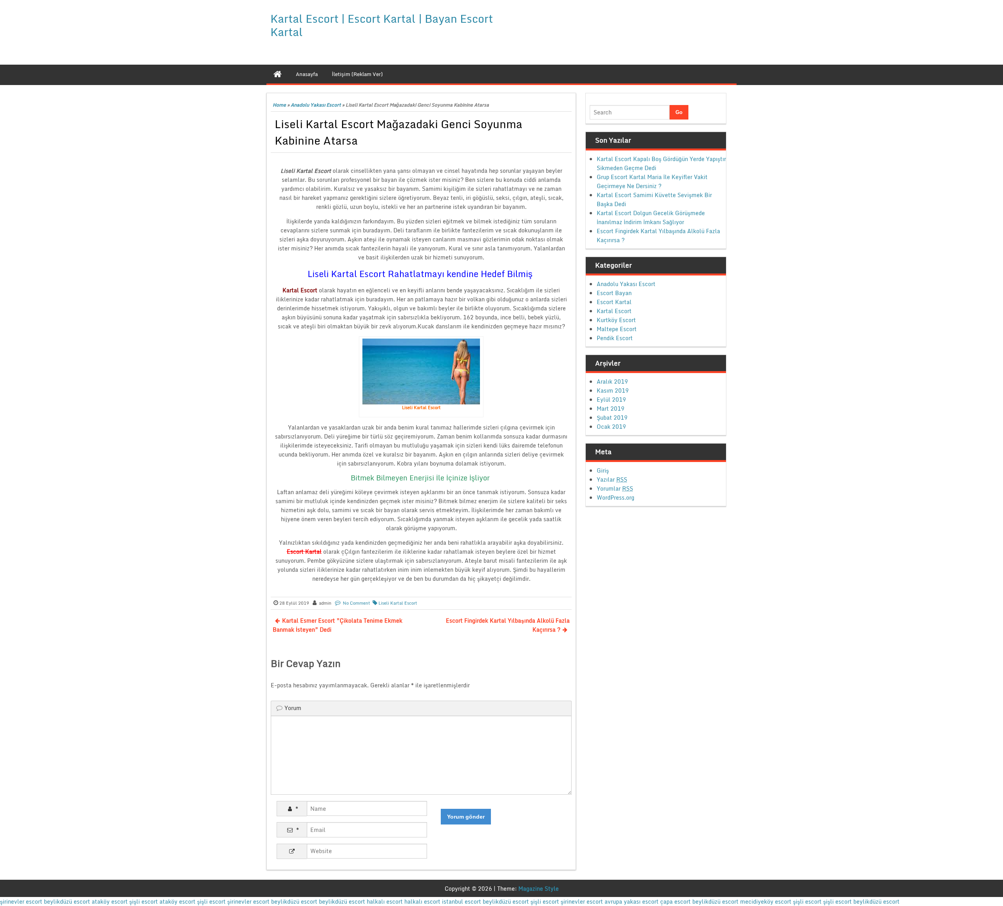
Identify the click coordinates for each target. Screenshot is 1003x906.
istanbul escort (461, 901)
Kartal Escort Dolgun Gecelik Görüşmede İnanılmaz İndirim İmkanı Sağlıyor (651, 217)
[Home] (277, 74)
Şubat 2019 (612, 417)
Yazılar (612, 479)
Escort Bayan (614, 292)
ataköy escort (110, 901)
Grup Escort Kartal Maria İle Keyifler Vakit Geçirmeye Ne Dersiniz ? (652, 181)
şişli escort (143, 901)
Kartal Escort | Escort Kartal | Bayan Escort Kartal (381, 25)
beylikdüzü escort (67, 901)
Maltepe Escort (617, 328)
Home (279, 105)
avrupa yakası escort (632, 901)
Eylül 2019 (611, 399)
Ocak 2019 (611, 426)
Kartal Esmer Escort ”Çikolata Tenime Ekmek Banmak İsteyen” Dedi (337, 625)
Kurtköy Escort (616, 319)
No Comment (356, 603)
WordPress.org (615, 497)
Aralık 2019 (612, 381)
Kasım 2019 (613, 390)
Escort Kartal (614, 301)
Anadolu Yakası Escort (316, 105)
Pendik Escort (615, 337)
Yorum (292, 707)
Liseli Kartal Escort (397, 603)
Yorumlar (615, 488)
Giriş (603, 470)
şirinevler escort (21, 901)
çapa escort (675, 901)
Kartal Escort (614, 310)
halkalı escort (385, 901)
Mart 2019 (611, 408)
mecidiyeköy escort (765, 901)
